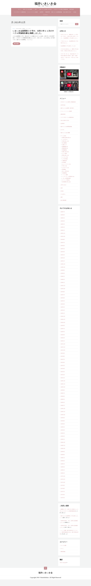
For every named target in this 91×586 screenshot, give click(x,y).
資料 (62, 197)
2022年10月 (63, 322)
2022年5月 (63, 331)
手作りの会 (64, 165)
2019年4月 (63, 430)
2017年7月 (63, 491)
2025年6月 (63, 245)
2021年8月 (63, 356)
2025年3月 (63, 254)
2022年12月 (63, 316)
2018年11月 (63, 445)
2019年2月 (63, 436)
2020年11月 (63, 384)
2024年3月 (63, 276)
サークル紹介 (63, 135)
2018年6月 (63, 460)
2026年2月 (63, 227)
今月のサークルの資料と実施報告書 (61, 9)
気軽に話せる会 (65, 151)
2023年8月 (63, 291)
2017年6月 (63, 494)
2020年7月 (63, 393)
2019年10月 (63, 414)
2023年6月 (63, 297)
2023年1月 (63, 313)
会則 (36, 9)
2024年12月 (63, 264)
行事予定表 (71, 9)
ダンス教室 (64, 153)
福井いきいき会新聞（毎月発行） (45, 9)
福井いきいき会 (45, 3)
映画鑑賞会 (64, 150)
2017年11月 (63, 479)
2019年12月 (63, 408)
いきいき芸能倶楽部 (66, 178)
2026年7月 (63, 211)
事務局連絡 (63, 551)
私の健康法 (64, 142)
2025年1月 (63, 261)
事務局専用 (63, 114)
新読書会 (64, 169)
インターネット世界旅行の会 (68, 176)
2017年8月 (63, 488)
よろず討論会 (65, 158)
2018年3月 (63, 470)
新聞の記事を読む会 (66, 137)
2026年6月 (63, 214)
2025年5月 (63, 248)
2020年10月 (63, 387)
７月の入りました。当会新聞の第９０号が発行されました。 (69, 41)
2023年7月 (63, 294)
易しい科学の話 (65, 171)
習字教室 (64, 162)
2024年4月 (63, 273)
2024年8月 (63, 270)
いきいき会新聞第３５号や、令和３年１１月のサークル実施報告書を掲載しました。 (33, 32)
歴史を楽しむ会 (65, 155)
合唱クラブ (64, 144)
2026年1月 (63, 230)
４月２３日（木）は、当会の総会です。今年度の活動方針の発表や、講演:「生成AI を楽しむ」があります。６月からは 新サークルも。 (69, 56)
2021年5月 (63, 365)
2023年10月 (63, 288)
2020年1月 (63, 405)
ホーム (19, 9)
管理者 (23, 28)
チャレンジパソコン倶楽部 (66, 111)
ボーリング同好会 (66, 180)
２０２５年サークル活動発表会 (67, 117)
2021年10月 (63, 350)
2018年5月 (63, 463)
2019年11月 (63, 411)
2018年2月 (63, 473)
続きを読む (16, 43)
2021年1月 (63, 377)
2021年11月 (63, 347)
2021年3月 (63, 371)
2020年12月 (63, 380)
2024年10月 (63, 267)
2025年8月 (63, 239)
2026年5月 (63, 218)
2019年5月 (63, 427)
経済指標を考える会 (66, 181)
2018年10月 (63, 448)
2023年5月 (63, 301)
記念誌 (62, 191)
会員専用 (62, 123)
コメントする (28, 28)
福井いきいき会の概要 (27, 9)
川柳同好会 (64, 160)
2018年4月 (63, 467)
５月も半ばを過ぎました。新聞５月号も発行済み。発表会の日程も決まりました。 (69, 49)
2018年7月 (63, 457)
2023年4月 (63, 304)
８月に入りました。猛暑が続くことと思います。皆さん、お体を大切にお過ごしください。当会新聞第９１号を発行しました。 (69, 36)
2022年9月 (63, 325)
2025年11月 (63, 233)
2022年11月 (63, 319)
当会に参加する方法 (65, 120)
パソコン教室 (65, 174)
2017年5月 (63, 497)
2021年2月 (63, 374)
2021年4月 (63, 368)
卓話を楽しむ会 (65, 141)
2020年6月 (63, 396)
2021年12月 (63, 344)
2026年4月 (63, 221)
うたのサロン (45, 14)
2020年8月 (63, 390)
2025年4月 (63, 251)
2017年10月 (63, 482)
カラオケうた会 (65, 167)
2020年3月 (63, 402)
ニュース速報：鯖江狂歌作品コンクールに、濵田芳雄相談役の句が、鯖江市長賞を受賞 (69, 532)
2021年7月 (63, 359)
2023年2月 (63, 310)
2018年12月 (63, 442)
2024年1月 (63, 282)
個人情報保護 (63, 200)
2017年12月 (63, 476)
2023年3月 (63, 307)
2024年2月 (63, 279)
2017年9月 (63, 485)
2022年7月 (63, 328)
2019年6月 (63, 423)
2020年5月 (63, 399)
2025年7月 (63, 242)
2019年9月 (63, 417)
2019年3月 (63, 433)
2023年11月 (63, 285)
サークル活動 (63, 545)
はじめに (62, 129)
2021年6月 (63, 362)
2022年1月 (63, 341)
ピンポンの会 (65, 157)
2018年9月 (63, 451)
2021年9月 (63, 353)
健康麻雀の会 (65, 146)
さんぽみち (63, 194)
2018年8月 (63, 454)
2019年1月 (63, 439)
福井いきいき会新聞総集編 (66, 126)
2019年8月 (63, 420)
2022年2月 (63, 337)
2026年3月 (63, 224)
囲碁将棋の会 (65, 148)
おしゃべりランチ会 (66, 164)
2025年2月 (63, 257)
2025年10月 (63, 236)
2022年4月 (63, 334)
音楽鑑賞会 (64, 173)
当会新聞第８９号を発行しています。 (68, 46)
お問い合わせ (63, 184)
